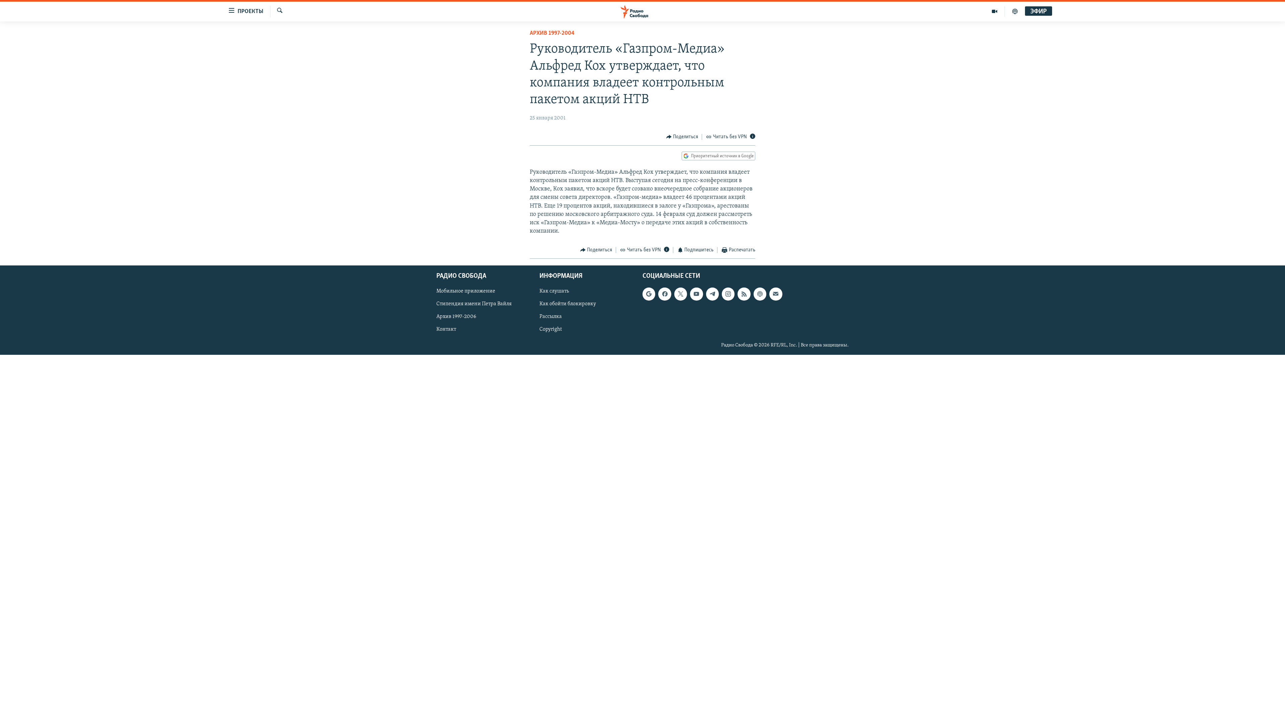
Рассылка (550, 316)
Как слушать (554, 291)
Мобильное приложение (465, 291)
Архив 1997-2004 (552, 33)
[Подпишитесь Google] (648, 294)
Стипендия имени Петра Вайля (474, 304)
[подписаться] (775, 294)
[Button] (682, 137)
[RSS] (744, 294)
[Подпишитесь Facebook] (664, 294)
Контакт (446, 329)
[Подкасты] (760, 294)
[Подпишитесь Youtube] (696, 294)
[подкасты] (1015, 11)
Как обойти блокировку (567, 304)
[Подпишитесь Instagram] (728, 294)
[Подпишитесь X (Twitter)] (680, 294)
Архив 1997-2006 (456, 316)
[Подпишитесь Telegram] (712, 294)
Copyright (550, 329)
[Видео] (994, 11)
